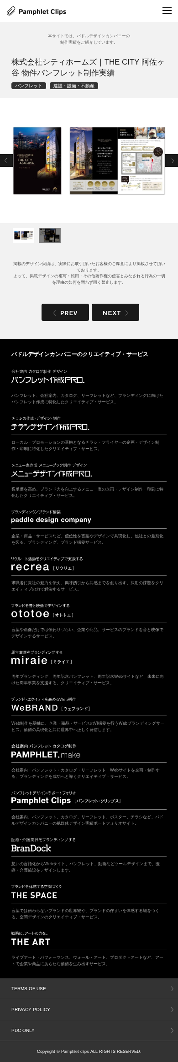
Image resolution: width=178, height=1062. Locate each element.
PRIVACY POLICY (30, 1009)
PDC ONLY (23, 1030)
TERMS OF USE (28, 988)
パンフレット (28, 85)
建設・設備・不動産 (73, 85)
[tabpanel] (89, 160)
